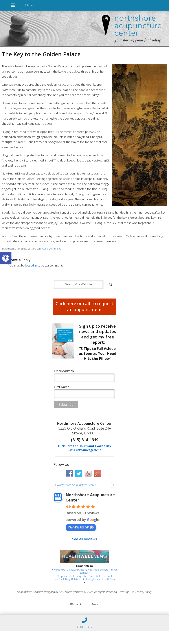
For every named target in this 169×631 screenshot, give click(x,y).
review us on (78, 527)
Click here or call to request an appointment (85, 306)
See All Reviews (84, 539)
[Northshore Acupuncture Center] (84, 29)
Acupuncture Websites (30, 592)
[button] (5, 258)
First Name (61, 387)
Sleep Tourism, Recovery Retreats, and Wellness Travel (84, 576)
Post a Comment (50, 248)
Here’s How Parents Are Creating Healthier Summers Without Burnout (85, 571)
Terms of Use (126, 592)
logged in (31, 265)
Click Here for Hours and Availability (84, 446)
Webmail (75, 604)
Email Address (64, 371)
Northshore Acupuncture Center (76, 485)
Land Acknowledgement (84, 450)
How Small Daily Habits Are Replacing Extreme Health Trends (85, 579)
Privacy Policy (143, 592)
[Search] (110, 284)
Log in (95, 604)
